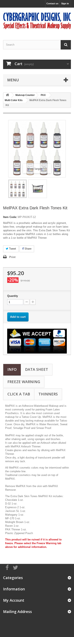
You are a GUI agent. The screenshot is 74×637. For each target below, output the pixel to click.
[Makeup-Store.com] (37, 20)
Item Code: (10, 217)
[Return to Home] (7, 95)
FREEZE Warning (23, 381)
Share (27, 248)
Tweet (12, 248)
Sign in (65, 3)
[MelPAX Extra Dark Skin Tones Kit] (17, 189)
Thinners (48, 394)
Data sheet (36, 369)
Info (12, 369)
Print (12, 257)
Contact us (52, 3)
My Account (13, 600)
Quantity (12, 295)
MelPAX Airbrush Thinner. (26, 446)
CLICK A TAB (18, 394)
